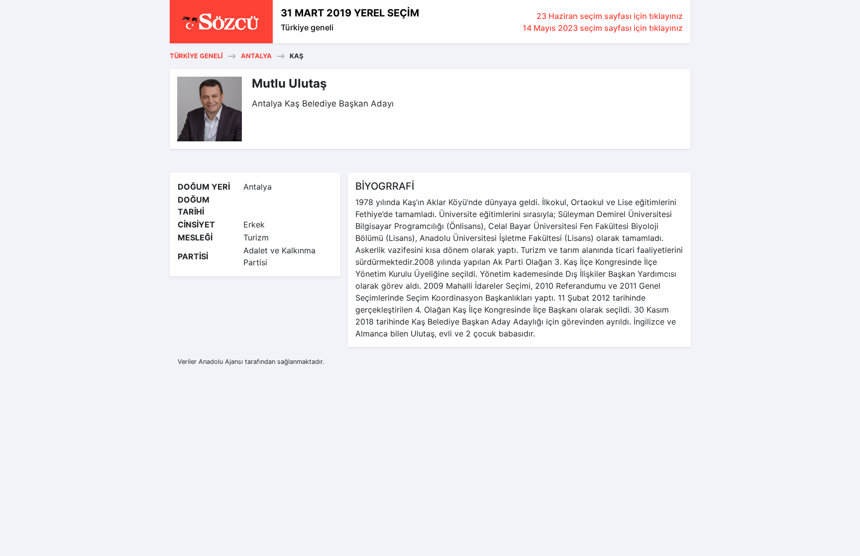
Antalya (256, 56)
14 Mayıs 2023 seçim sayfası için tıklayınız (603, 28)
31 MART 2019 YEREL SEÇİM (350, 13)
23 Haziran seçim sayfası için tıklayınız (610, 16)
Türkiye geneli (307, 27)
